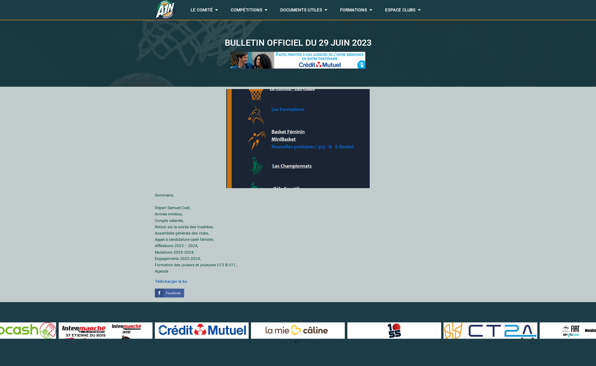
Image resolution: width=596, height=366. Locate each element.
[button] (283, 342)
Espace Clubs (400, 10)
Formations (353, 10)
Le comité (202, 10)
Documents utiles (301, 10)
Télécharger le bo (171, 281)
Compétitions (246, 10)
